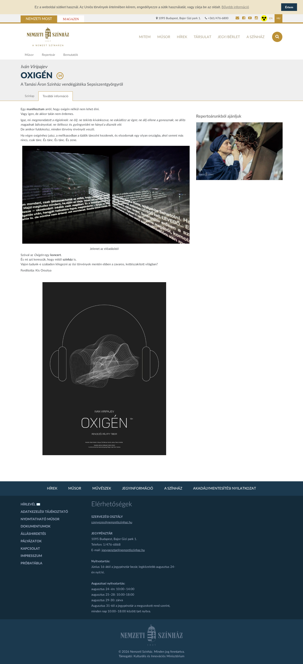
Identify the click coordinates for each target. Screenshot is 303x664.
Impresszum (31, 556)
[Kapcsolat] (237, 18)
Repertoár (48, 54)
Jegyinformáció (137, 488)
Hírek (182, 37)
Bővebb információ (235, 7)
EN (270, 18)
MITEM (145, 37)
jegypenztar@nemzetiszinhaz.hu (123, 550)
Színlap (29, 96)
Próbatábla (31, 563)
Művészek (101, 488)
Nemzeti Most (39, 19)
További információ (55, 96)
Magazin (71, 19)
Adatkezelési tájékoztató (44, 511)
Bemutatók (70, 54)
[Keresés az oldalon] (277, 37)
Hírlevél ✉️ (30, 504)
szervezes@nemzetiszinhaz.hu (111, 522)
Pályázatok (31, 541)
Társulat (202, 37)
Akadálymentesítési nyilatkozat (224, 488)
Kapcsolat (30, 548)
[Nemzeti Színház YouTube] (250, 18)
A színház (255, 37)
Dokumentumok (35, 526)
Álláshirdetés (33, 533)
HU (278, 18)
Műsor (163, 37)
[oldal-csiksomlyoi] (239, 151)
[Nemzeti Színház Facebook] (243, 18)
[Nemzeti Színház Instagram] (256, 18)
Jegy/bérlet (229, 37)
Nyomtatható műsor (40, 519)
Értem (289, 7)
